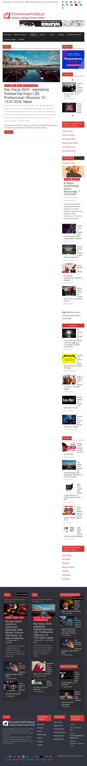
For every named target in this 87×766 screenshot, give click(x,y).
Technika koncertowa (73, 35)
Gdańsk (8, 617)
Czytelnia (21, 39)
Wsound (6, 121)
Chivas (19, 108)
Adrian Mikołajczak (47, 105)
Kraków (65, 571)
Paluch (54, 114)
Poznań (65, 563)
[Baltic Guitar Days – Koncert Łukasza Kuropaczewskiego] (69, 527)
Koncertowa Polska (23, 105)
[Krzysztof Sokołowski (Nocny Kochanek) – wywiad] (69, 415)
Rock (21, 617)
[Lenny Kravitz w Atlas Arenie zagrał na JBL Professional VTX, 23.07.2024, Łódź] (69, 104)
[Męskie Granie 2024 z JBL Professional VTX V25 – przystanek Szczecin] (69, 287)
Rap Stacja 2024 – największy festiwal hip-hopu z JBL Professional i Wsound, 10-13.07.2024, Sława (26, 95)
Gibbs (48, 108)
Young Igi (13, 121)
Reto (11, 118)
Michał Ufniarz (28, 114)
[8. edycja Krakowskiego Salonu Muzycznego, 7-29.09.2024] (73, 167)
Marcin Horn (8, 114)
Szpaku (31, 118)
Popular (74, 326)
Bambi (14, 108)
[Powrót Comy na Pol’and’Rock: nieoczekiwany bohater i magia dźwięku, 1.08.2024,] (69, 225)
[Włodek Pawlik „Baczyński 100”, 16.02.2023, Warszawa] (69, 443)
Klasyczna (76, 179)
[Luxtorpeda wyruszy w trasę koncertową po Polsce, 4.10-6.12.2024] (69, 84)
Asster (6, 108)
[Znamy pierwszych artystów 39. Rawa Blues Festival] (69, 396)
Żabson (27, 121)
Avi (10, 108)
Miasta (33, 35)
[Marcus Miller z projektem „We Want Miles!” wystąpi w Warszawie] (67, 601)
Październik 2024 (69, 143)
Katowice (66, 575)
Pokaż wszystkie (79, 158)
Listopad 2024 (68, 147)
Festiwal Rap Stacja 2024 (29, 108)
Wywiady (61, 35)
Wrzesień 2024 (68, 139)
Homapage (7, 35)
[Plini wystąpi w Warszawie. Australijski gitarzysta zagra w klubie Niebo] (11, 663)
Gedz (43, 108)
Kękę (18, 111)
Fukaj (39, 108)
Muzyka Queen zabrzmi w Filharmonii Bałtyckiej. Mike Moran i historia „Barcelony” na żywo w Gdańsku (14, 630)
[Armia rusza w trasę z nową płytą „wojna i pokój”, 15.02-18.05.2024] (67, 671)
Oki (42, 114)
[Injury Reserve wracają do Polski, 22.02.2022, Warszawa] (39, 680)
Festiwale (67, 179)
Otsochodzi (47, 114)
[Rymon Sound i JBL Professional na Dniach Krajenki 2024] (69, 246)
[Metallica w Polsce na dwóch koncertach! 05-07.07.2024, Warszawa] (69, 354)
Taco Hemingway (39, 118)
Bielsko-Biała (68, 567)
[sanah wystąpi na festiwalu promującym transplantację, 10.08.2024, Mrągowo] (69, 265)
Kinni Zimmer (25, 111)
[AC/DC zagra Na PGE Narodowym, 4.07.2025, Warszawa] (11, 682)
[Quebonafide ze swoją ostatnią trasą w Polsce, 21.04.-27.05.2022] (39, 662)
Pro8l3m (6, 118)
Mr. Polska (37, 114)
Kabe (14, 111)
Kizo (31, 111)
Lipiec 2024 (67, 131)
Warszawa (66, 555)
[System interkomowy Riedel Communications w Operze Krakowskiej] (67, 691)
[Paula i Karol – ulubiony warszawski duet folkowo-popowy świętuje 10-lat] (69, 506)
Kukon (35, 111)
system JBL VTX (23, 118)
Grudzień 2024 (68, 150)
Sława (19, 85)
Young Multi (20, 121)
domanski (8, 643)
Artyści (51, 35)
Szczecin (66, 579)
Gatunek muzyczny (19, 35)
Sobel (16, 118)
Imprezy (42, 35)
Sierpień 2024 (68, 135)
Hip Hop (7, 85)
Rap (14, 85)
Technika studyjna (10, 39)
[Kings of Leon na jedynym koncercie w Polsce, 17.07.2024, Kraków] (69, 375)
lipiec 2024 (41, 111)
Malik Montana (50, 111)
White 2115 (48, 118)
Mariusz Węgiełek (18, 114)
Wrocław (66, 559)
